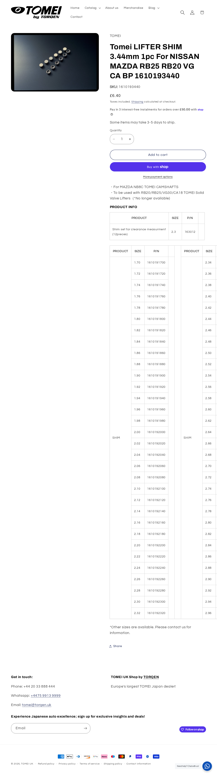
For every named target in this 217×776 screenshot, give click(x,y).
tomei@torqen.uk (36, 705)
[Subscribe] (85, 728)
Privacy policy (67, 763)
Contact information (138, 763)
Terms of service (90, 763)
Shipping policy (113, 763)
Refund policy (46, 763)
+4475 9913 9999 (46, 695)
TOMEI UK (27, 763)
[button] (92, 8)
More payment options (158, 176)
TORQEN (151, 677)
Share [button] (117, 646)
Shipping (137, 101)
